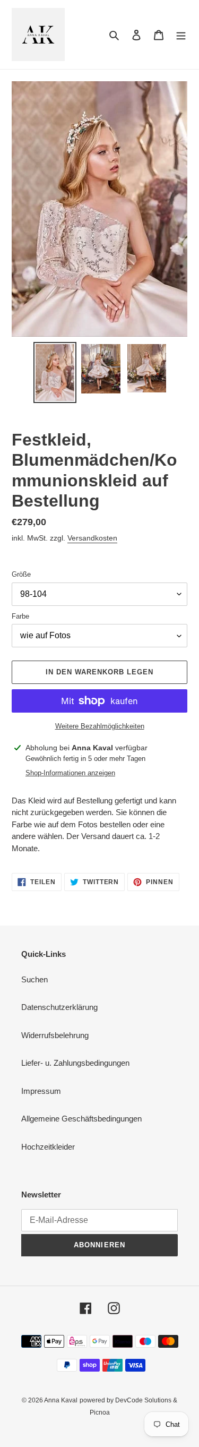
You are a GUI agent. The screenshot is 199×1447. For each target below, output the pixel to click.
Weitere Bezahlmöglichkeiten (99, 726)
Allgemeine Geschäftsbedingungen (81, 1118)
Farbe (20, 616)
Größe (21, 574)
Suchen (34, 979)
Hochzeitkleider (48, 1146)
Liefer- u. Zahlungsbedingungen (75, 1062)
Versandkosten (92, 538)
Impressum (41, 1090)
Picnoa (100, 1412)
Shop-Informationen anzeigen (70, 773)
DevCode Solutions (143, 1400)
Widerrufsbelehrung (55, 1035)
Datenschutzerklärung (59, 1007)
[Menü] (181, 34)
